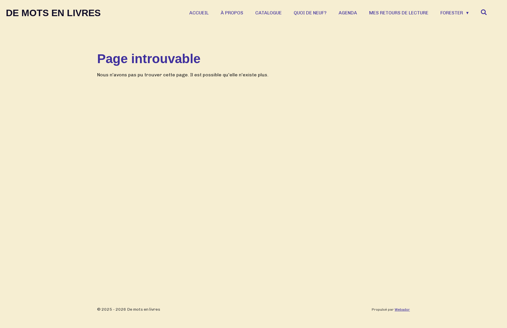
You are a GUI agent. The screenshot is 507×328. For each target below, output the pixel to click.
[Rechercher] (484, 12)
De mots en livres (53, 13)
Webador (402, 309)
